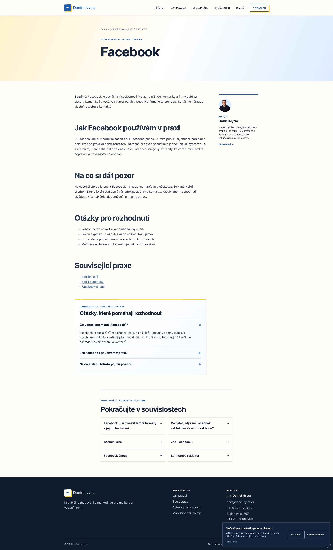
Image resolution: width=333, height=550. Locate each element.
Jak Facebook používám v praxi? (140, 352)
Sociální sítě (90, 276)
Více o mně (226, 144)
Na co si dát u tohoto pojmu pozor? (140, 364)
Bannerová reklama (200, 455)
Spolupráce (200, 7)
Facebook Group (93, 286)
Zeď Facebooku (93, 282)
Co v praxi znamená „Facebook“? (140, 324)
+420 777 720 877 (240, 508)
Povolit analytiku (315, 534)
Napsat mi (259, 7)
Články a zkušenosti (186, 507)
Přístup (160, 7)
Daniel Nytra (89, 306)
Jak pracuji (178, 7)
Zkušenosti (222, 7)
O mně (240, 7)
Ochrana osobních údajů (220, 544)
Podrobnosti (231, 541)
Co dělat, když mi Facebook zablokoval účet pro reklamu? (200, 425)
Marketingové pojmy (121, 29)
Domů (104, 29)
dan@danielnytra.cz (240, 502)
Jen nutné (295, 534)
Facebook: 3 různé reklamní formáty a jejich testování (133, 425)
